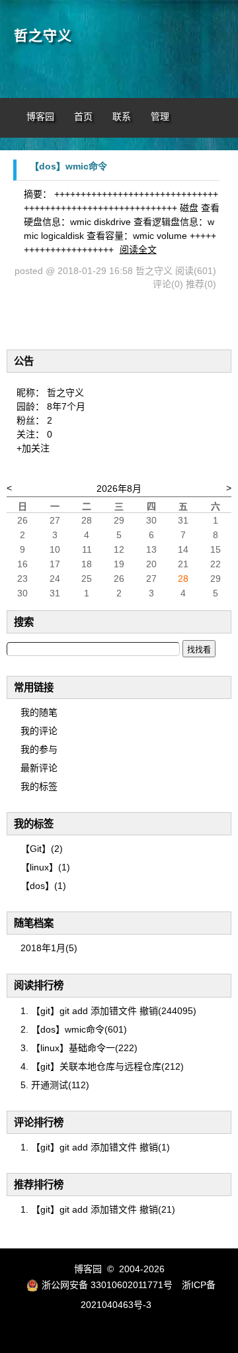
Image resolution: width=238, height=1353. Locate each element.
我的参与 (39, 749)
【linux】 (45, 867)
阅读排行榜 (38, 985)
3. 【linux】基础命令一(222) (79, 1048)
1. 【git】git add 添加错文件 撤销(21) (97, 1209)
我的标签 (39, 786)
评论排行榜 (38, 1122)
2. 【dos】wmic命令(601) (73, 1029)
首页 (83, 117)
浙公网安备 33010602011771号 (107, 1285)
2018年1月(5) (48, 948)
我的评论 (39, 730)
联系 (121, 117)
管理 (160, 117)
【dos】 (43, 885)
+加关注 (33, 448)
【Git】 (41, 848)
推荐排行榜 (38, 1184)
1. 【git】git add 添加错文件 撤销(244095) (108, 1010)
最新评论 (39, 768)
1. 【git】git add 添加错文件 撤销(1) (95, 1147)
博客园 (40, 117)
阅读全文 (138, 249)
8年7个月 (66, 406)
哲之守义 (43, 36)
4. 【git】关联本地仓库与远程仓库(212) (102, 1066)
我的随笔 (39, 712)
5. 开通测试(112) (54, 1085)
